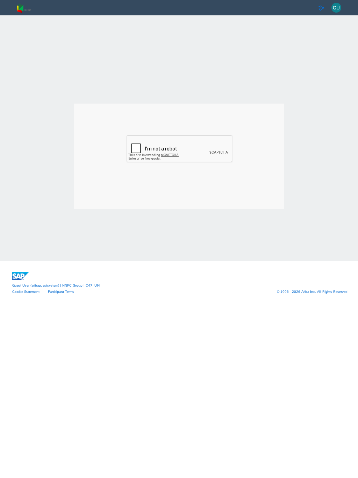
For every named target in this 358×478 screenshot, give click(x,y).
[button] (336, 7)
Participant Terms (61, 291)
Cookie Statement (26, 291)
